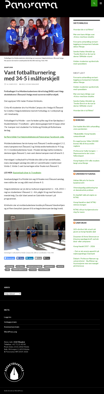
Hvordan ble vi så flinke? (83, 29)
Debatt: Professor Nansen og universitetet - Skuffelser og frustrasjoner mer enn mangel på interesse (85, 262)
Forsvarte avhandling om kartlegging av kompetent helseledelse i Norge (86, 44)
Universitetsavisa (85, 174)
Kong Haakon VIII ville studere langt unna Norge (86, 161)
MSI (7, 269)
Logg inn (7, 317)
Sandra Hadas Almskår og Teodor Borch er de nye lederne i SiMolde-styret (84, 53)
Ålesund (9, 266)
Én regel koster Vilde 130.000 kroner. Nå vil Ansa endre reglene (85, 143)
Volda (33, 269)
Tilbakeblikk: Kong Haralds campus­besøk (84, 135)
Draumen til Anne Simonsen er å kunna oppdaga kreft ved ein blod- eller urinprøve (86, 239)
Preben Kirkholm (19, 269)
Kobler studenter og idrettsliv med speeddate (86, 62)
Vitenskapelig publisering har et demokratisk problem (85, 188)
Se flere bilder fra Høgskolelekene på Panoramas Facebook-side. (34, 136)
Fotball (20, 266)
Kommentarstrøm (11, 327)
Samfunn (8, 67)
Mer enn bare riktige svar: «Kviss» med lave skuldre (84, 35)
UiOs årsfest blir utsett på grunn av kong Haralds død (84, 230)
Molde (60, 266)
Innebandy (49, 266)
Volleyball (44, 269)
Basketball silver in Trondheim (27, 172)
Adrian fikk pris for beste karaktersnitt (83, 181)
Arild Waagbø (19, 342)
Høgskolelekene (34, 266)
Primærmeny (101, 3)
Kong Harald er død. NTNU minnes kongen (84, 203)
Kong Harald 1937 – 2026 (84, 246)
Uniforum (81, 223)
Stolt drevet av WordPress (13, 391)
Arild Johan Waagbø (30, 84)
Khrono (80, 120)
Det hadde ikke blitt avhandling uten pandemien (86, 127)
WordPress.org (10, 332)
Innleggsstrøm (10, 322)
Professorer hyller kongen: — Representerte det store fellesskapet (85, 153)
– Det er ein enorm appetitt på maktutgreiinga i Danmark (86, 252)
